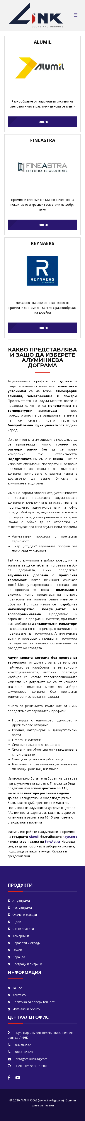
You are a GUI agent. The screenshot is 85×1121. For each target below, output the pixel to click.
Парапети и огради (26, 943)
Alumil (34, 837)
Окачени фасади (24, 915)
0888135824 (24, 1052)
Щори (16, 922)
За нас (17, 988)
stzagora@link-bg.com (32, 1059)
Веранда (18, 957)
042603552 (23, 1045)
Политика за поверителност (33, 1002)
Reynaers (70, 837)
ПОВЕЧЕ (42, 122)
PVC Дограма (22, 908)
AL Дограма (21, 901)
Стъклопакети (23, 929)
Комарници (20, 936)
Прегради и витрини (27, 964)
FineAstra (52, 841)
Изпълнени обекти (26, 1009)
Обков (17, 950)
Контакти (19, 995)
